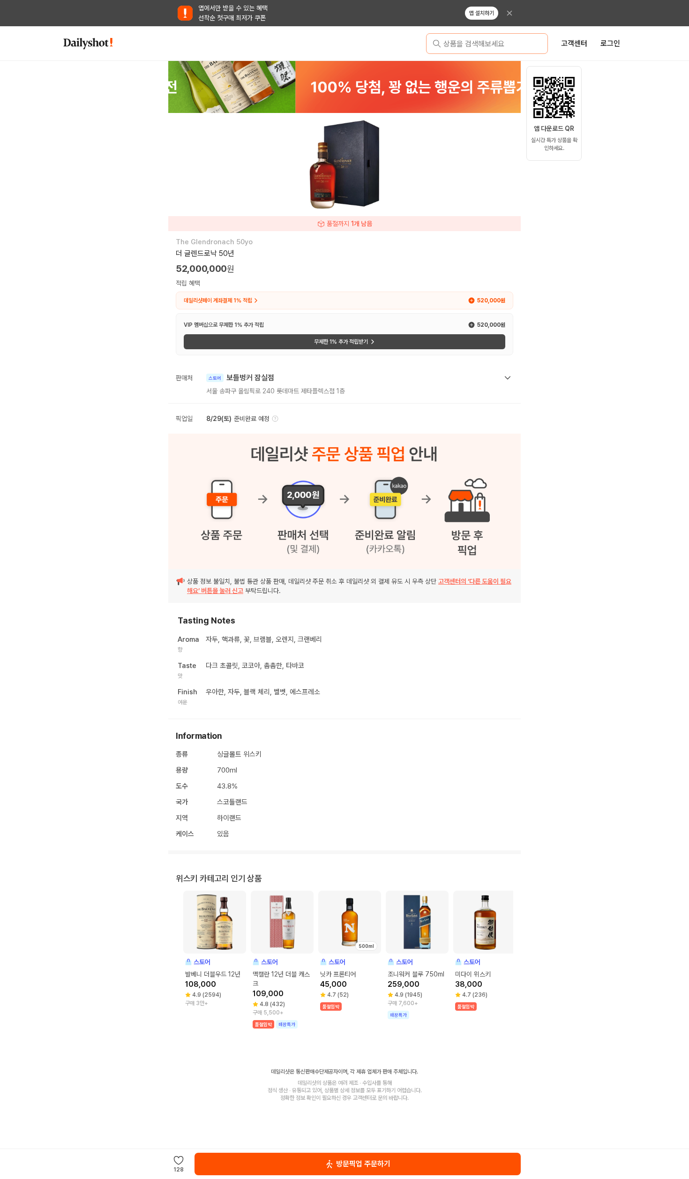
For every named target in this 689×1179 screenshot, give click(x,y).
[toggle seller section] (507, 377)
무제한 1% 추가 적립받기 (341, 341)
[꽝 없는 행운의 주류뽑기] (344, 86)
